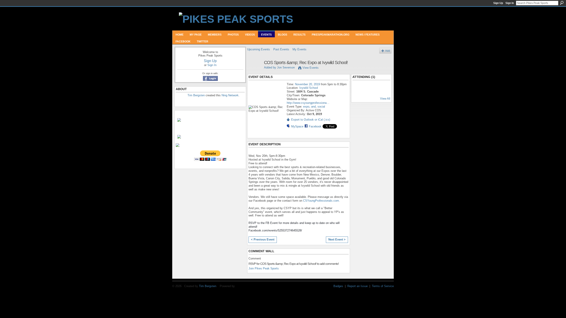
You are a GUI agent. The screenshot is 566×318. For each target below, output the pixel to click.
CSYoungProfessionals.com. (321, 200)
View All (385, 98)
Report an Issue (357, 286)
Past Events (281, 49)
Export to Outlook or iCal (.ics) (310, 119)
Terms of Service (383, 286)
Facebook (315, 126)
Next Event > (337, 239)
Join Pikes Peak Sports (264, 268)
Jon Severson (286, 67)
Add (387, 50)
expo (306, 106)
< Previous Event (262, 239)
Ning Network (230, 95)
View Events (310, 67)
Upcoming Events (258, 49)
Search (562, 3)
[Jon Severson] (254, 72)
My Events (299, 49)
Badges (338, 286)
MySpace (297, 126)
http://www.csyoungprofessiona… (308, 102)
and (313, 106)
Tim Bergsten (196, 95)
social (321, 106)
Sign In (509, 3)
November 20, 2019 (307, 84)
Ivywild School (308, 87)
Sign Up (498, 3)
